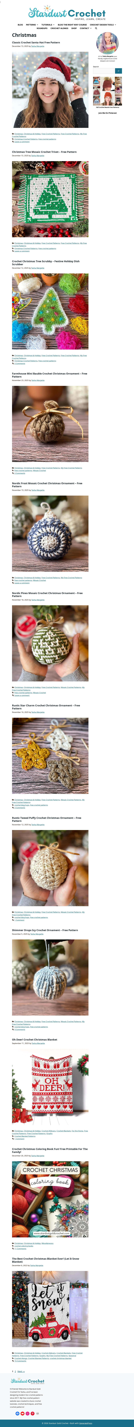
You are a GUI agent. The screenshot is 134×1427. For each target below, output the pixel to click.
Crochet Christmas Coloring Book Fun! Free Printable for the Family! (50, 1150)
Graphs (49, 1133)
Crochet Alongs (59, 28)
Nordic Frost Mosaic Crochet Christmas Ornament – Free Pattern (47, 485)
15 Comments (20, 1361)
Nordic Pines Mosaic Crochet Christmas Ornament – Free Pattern (47, 594)
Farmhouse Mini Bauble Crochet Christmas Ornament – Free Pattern (49, 375)
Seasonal (72, 1355)
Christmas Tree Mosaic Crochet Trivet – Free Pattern (44, 152)
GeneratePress (85, 1423)
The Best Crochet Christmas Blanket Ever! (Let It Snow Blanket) (45, 1260)
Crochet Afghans (49, 1131)
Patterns (31, 25)
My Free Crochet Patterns (71, 468)
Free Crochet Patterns (51, 134)
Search (96, 66)
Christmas (18, 134)
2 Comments (19, 363)
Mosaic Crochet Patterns (71, 687)
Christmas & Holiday (32, 134)
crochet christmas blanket (61, 1358)
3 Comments (19, 1029)
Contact (84, 28)
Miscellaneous (47, 1243)
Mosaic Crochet (39, 470)
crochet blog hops (21, 805)
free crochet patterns (47, 139)
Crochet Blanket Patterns (24, 1136)
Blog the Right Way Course (72, 25)
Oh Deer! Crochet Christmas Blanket (34, 1039)
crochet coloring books (23, 1246)
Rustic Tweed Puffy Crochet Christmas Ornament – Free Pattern (46, 819)
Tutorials (46, 25)
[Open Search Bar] (96, 28)
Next (21, 1371)
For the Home (77, 1131)
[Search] (118, 71)
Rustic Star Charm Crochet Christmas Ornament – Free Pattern (46, 707)
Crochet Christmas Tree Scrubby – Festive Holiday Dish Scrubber (46, 262)
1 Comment (19, 920)
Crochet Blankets (64, 1131)
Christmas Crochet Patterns (25, 139)
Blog (20, 25)
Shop (74, 28)
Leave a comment (21, 141)
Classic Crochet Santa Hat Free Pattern (36, 42)
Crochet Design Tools (102, 25)
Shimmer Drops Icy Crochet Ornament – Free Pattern (45, 930)
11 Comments (20, 1248)
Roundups (42, 28)
